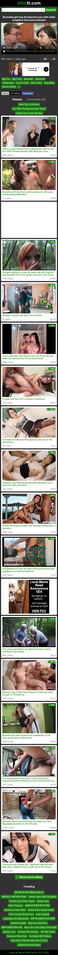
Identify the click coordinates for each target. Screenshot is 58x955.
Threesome (8, 83)
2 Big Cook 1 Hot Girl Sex (29, 113)
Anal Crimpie (42, 914)
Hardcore (40, 79)
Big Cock (17, 79)
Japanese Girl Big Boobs (15, 918)
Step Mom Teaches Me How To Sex (29, 940)
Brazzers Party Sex (17, 936)
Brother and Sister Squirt (22, 901)
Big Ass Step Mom (37, 923)
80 (45, 59)
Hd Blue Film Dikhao (28, 931)
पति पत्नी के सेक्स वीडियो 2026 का (29, 892)
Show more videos (30, 877)
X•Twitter (15, 93)
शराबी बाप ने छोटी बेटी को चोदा (14, 896)
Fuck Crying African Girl (21, 914)
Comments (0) (36, 99)
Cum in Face (22, 83)
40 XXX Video (48, 931)
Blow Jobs (36, 83)
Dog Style (49, 83)
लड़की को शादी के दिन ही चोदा (37, 905)
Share (5, 93)
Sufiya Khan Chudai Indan (41, 910)
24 (54, 59)
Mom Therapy (16, 905)
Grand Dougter (18, 923)
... (19, 86)
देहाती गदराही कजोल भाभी (12, 927)
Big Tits (6, 79)
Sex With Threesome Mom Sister (29, 108)
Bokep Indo (43, 901)
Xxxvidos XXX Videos (40, 936)
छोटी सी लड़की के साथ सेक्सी (43, 918)
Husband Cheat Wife (14, 910)
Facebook (28, 93)
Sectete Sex (9, 931)
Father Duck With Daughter (42, 896)
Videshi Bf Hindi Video (29, 945)
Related (17, 99)
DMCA (28, 952)
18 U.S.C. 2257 (41, 952)
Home (12, 952)
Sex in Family (9, 86)
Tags (20, 952)
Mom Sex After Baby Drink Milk (40, 927)
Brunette (28, 79)
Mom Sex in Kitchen (29, 104)
